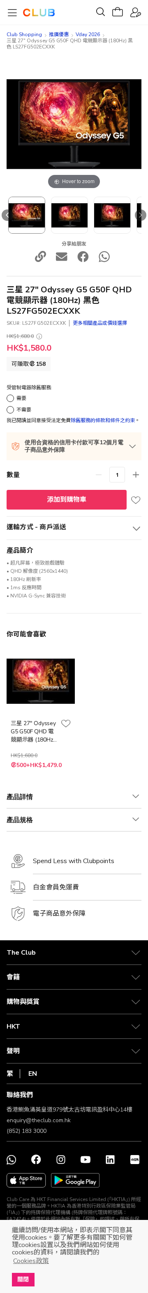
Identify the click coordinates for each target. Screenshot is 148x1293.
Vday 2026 (88, 34)
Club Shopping (24, 34)
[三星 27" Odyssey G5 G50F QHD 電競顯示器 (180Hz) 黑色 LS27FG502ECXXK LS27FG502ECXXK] (26, 215)
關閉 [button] (23, 1279)
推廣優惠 (59, 34)
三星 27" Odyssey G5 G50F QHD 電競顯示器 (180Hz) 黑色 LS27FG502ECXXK (34, 731)
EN (32, 1073)
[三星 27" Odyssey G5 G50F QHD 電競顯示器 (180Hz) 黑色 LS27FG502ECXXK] (69, 215)
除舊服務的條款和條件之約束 (103, 420)
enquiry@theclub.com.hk (39, 1120)
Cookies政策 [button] (31, 1260)
